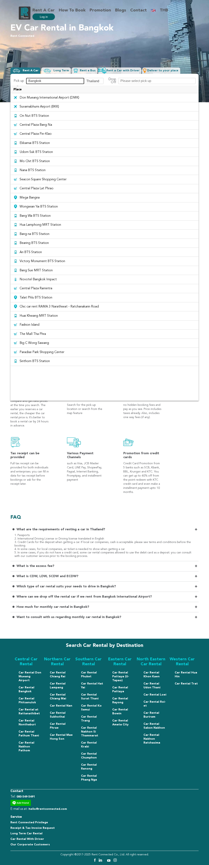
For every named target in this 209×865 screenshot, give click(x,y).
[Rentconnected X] (105, 861)
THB (164, 10)
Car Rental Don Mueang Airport (30, 676)
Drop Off (112, 81)
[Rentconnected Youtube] (109, 861)
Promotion (100, 10)
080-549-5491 (26, 796)
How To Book (72, 10)
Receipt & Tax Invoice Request (32, 828)
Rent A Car (43, 10)
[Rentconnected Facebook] (94, 861)
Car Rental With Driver (27, 839)
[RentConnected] (24, 19)
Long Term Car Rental (26, 833)
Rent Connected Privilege (29, 822)
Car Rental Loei (154, 694)
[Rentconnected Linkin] (101, 861)
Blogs (120, 10)
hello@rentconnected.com (48, 809)
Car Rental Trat (186, 683)
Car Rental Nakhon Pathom (26, 746)
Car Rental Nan (61, 705)
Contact (138, 10)
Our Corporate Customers (30, 844)
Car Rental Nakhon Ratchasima (151, 739)
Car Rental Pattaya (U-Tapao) (120, 676)
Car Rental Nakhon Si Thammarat (89, 731)
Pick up (19, 81)
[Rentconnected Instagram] (115, 861)
